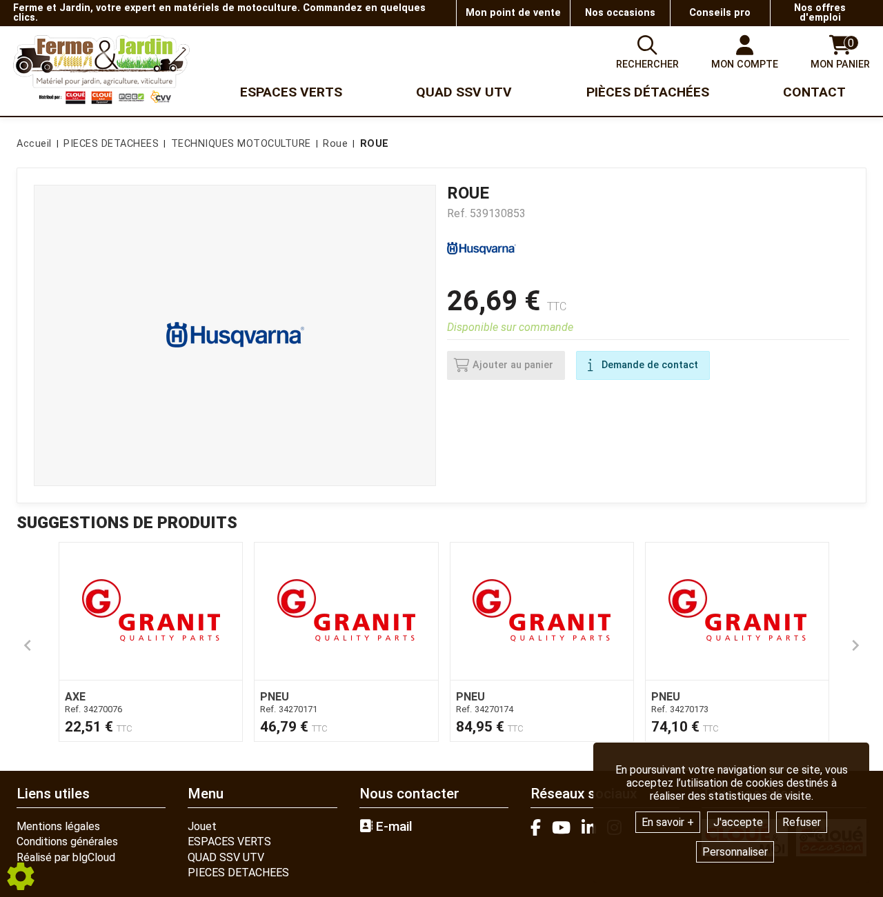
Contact (814, 92)
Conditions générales (67, 841)
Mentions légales (58, 826)
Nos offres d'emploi (820, 12)
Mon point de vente (513, 13)
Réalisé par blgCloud (66, 857)
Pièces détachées (647, 92)
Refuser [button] (801, 822)
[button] (372, 144)
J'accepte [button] (738, 822)
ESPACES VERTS (229, 841)
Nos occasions (620, 13)
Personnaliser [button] (735, 851)
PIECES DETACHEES (238, 872)
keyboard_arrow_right (855, 645)
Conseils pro (720, 13)
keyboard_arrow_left (28, 645)
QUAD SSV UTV (226, 857)
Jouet (202, 826)
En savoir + (668, 822)
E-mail (393, 826)
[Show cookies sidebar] (20, 876)
